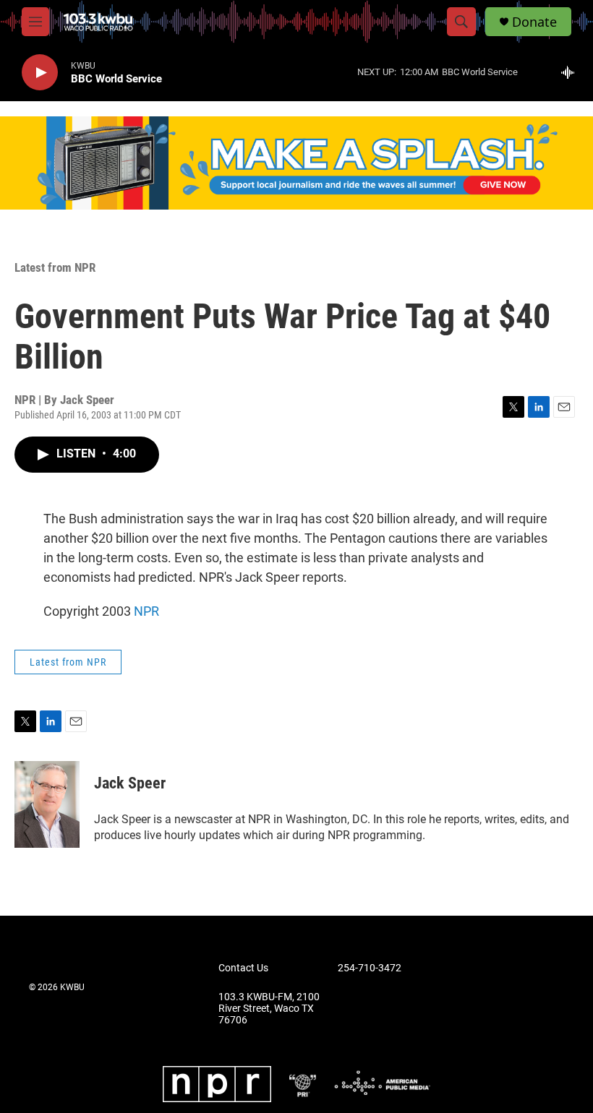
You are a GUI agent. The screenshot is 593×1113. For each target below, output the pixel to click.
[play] (39, 72)
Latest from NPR (54, 267)
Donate (534, 22)
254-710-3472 (369, 968)
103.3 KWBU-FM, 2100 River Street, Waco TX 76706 (269, 1009)
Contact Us (243, 968)
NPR (146, 611)
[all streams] (571, 72)
